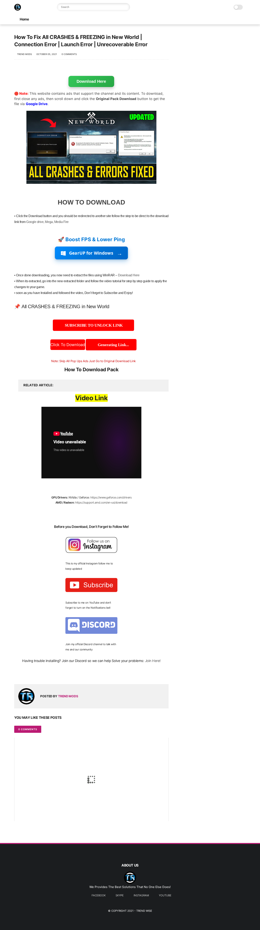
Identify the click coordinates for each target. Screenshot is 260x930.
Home (24, 19)
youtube (165, 895)
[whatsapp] (34, 674)
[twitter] (25, 674)
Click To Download (67, 344)
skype (120, 895)
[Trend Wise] (17, 9)
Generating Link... (113, 344)
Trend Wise (144, 910)
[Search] (126, 7)
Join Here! (153, 661)
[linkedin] (50, 674)
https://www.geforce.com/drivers (110, 497)
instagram (141, 895)
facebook (99, 895)
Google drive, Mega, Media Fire (47, 222)
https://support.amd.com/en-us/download (101, 502)
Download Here (91, 81)
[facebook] (17, 674)
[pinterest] (42, 674)
